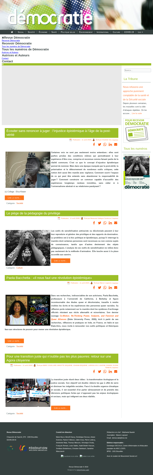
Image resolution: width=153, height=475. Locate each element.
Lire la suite (137, 113)
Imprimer (115, 140)
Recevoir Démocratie (11, 40)
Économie (43, 32)
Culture (116, 32)
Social (21, 32)
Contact (5, 58)
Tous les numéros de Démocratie (16, 46)
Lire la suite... (14, 198)
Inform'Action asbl (83, 470)
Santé (54, 32)
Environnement (86, 32)
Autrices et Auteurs (10, 52)
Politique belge (68, 32)
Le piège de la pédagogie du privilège (33, 213)
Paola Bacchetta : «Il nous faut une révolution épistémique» (49, 278)
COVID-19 (129, 32)
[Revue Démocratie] (49, 15)
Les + (140, 32)
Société (31, 32)
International (103, 32)
